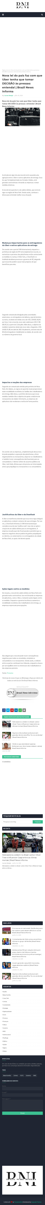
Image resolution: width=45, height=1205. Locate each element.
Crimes (5, 1001)
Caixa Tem (6, 998)
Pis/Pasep (5, 1038)
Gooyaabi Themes (36, 1202)
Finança (5, 1018)
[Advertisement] (22, 43)
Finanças (5, 1021)
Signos (5, 1048)
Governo (5, 1028)
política (5, 1041)
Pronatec (10, 673)
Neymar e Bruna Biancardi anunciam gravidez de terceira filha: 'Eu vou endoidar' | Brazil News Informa (27, 735)
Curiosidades (6, 1005)
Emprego (5, 1008)
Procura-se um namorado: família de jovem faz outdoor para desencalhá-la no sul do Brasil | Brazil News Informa (27, 930)
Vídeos (5, 1051)
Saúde (5, 1044)
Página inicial (6, 70)
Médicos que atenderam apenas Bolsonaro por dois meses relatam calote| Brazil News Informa (27, 746)
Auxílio (5, 991)
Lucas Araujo (8, 95)
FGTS (4, 1015)
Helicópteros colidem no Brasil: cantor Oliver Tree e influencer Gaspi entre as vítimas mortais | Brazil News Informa (25, 724)
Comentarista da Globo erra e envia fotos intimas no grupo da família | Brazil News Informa (26, 941)
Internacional (7, 1034)
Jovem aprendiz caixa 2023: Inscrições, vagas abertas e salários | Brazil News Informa (26, 965)
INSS (4, 1031)
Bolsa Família (7, 995)
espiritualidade (7, 1011)
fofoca (5, 1024)
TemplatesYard (18, 1202)
